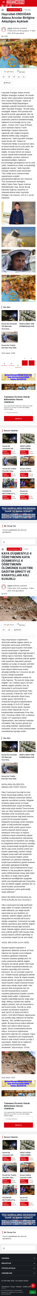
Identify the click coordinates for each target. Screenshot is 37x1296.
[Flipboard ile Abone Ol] (21, 72)
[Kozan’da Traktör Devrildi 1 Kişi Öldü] (10, 340)
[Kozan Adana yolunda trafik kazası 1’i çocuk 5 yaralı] (27, 466)
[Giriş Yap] (6, 5)
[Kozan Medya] (15, 2)
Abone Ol (18, 418)
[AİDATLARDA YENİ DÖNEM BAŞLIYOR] (27, 320)
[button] (2, 5)
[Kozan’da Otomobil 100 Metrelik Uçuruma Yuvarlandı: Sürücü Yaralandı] (10, 320)
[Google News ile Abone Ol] (9, 72)
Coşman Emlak (12, 1283)
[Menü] (4, 2)
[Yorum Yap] (14, 77)
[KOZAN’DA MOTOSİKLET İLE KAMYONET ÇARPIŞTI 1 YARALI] (9, 489)
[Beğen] (4, 77)
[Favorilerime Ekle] (9, 77)
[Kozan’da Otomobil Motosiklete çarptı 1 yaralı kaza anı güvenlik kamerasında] (27, 489)
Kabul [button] (32, 1292)
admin (9, 28)
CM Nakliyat (22, 1283)
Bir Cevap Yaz (10, 526)
